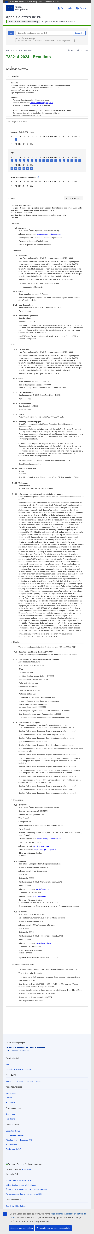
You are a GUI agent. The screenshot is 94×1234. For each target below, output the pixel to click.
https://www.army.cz (41, 846)
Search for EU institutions (15, 1206)
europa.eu (26, 1169)
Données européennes (15, 1135)
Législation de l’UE (13, 1131)
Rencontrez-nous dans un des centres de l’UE (23, 1194)
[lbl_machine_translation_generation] (38, 177)
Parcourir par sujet (64, 41)
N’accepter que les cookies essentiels (53, 1228)
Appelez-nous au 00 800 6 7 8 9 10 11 (20, 1180)
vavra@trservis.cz (43, 943)
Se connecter (66, 8)
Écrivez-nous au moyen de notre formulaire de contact (27, 1189)
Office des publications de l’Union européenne (25, 1048)
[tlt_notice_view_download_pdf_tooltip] (12, 160)
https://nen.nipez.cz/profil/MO (46, 849)
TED (7, 50)
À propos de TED (12, 1114)
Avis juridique (11, 1093)
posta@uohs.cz (42, 889)
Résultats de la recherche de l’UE (19, 1140)
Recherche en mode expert (44, 41)
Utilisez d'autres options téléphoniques (21, 1185)
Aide (7, 1065)
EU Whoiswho (11, 1145)
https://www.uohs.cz (41, 896)
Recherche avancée (24, 41)
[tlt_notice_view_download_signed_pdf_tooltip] (16, 139)
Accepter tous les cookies (22, 1228)
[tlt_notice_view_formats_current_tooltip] (81, 198)
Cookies (9, 1098)
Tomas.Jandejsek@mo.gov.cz (41, 103)
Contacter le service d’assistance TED (20, 1069)
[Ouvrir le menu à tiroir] (9, 68)
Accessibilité (10, 1102)
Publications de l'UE (13, 1149)
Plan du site (10, 1119)
